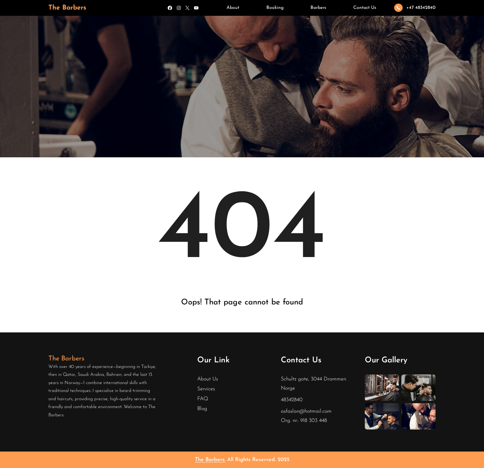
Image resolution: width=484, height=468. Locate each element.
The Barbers (67, 8)
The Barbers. (210, 459)
